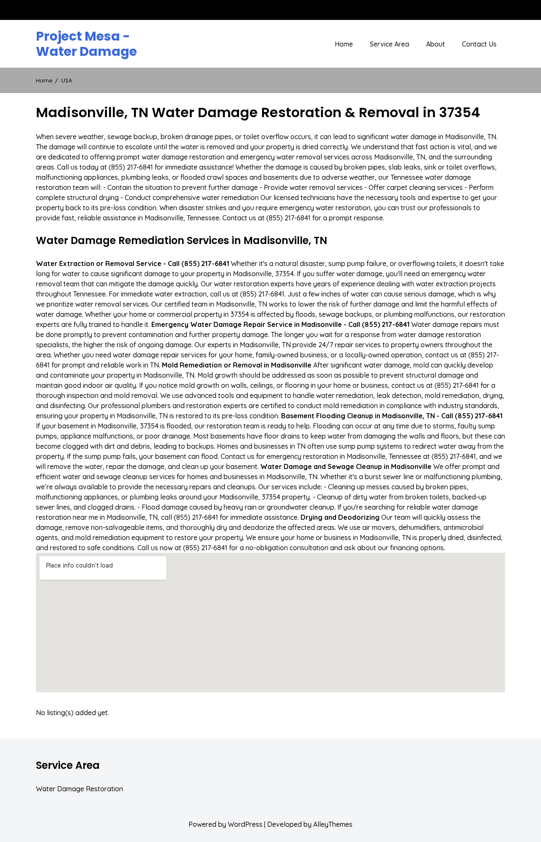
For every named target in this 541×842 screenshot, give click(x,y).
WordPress (245, 824)
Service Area (389, 44)
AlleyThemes (332, 824)
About (435, 44)
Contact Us (479, 44)
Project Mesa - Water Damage (86, 44)
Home (344, 44)
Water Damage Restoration (79, 788)
